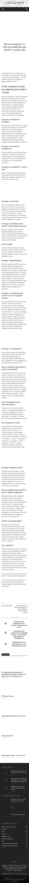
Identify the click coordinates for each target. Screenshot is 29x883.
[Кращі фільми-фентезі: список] (14, 707)
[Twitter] (10, 596)
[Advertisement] (14, 27)
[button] (2, 9)
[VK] (7, 596)
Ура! (12, 806)
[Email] (25, 596)
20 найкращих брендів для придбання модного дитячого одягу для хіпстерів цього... (14, 674)
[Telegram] (18, 596)
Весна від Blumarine (7, 605)
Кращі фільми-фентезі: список (13, 716)
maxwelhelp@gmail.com (19, 873)
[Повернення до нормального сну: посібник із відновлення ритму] (6, 623)
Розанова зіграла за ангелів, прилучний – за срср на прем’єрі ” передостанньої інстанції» (21, 609)
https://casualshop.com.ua (17, 878)
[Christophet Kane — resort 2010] (14, 747)
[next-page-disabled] (16, 650)
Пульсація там (7, 736)
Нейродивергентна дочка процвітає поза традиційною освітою (19, 644)
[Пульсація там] (14, 727)
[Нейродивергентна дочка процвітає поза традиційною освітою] (6, 644)
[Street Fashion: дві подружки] (6, 816)
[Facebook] (3, 596)
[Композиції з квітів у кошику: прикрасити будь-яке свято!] (6, 801)
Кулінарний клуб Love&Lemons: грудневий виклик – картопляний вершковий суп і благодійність (19, 634)
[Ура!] (6, 809)
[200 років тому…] (14, 688)
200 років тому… (8, 696)
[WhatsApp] (21, 596)
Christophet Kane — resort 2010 (13, 755)
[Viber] (14, 596)
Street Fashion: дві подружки (18, 814)
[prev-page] (13, 650)
